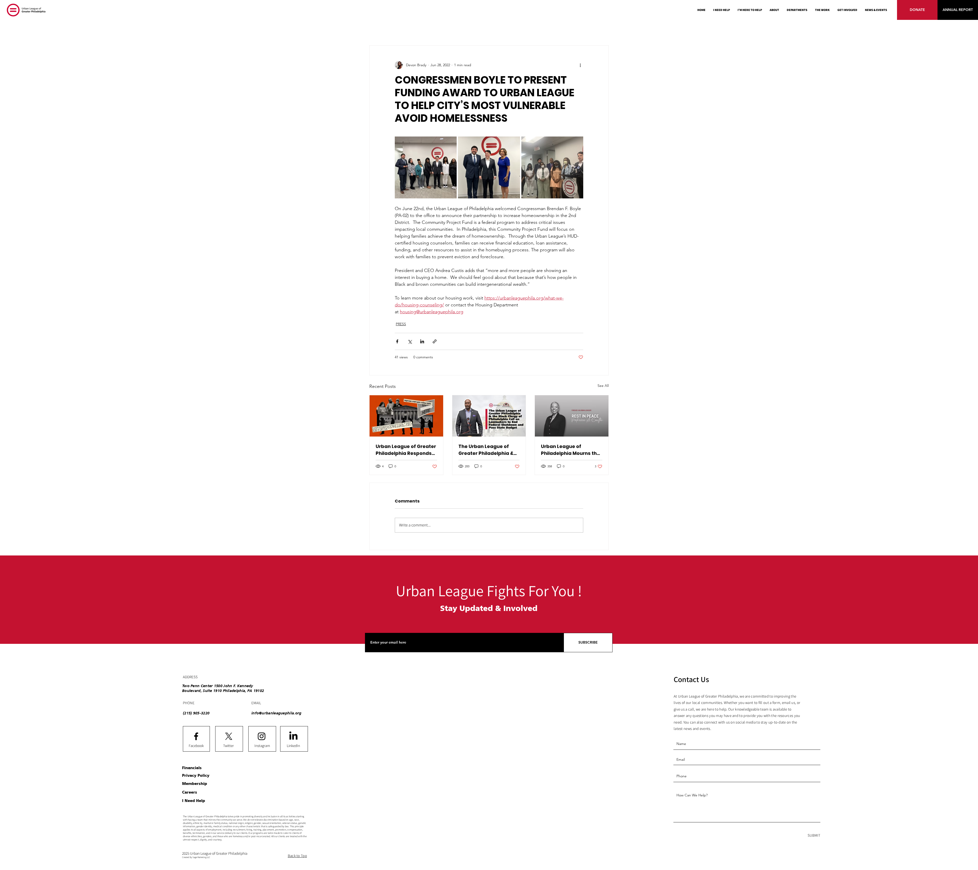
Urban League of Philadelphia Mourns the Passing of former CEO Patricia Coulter (570, 450)
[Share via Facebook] (397, 341)
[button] (797, 10)
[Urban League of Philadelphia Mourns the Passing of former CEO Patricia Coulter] (571, 416)
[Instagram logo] (261, 736)
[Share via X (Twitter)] (409, 341)
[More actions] (580, 65)
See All (603, 385)
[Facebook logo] (196, 736)
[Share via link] (434, 341)
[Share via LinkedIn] (422, 341)
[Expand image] (426, 167)
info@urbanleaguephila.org (276, 713)
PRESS (401, 324)
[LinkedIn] (293, 736)
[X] (229, 736)
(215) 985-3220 (196, 713)
